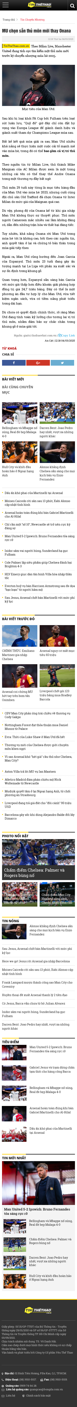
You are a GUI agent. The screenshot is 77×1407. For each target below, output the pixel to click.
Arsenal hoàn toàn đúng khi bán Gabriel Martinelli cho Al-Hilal (39, 514)
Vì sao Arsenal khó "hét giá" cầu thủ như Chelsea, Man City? (38, 758)
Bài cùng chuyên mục (17, 390)
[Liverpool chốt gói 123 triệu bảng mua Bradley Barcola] (57, 675)
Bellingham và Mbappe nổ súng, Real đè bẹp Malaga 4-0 (19, 432)
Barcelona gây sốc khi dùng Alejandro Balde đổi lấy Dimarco (40, 816)
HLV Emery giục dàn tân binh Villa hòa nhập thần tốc (38, 576)
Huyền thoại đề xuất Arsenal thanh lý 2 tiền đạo (34, 995)
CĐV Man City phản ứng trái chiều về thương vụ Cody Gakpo (37, 715)
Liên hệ (10, 1395)
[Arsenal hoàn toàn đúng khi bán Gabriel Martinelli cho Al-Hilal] (14, 1114)
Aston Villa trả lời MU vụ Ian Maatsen (30, 771)
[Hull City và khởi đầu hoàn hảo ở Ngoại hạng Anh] (19, 452)
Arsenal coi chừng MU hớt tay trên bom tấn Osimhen (17, 696)
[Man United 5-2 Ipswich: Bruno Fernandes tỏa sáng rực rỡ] (14, 1053)
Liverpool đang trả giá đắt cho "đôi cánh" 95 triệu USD (38, 805)
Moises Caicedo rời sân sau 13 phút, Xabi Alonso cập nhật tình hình (37, 503)
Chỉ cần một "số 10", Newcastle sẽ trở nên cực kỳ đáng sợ (37, 526)
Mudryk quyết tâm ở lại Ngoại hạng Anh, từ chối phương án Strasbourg (37, 793)
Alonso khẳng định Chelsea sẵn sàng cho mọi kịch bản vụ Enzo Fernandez (57, 473)
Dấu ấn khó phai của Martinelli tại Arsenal (34, 493)
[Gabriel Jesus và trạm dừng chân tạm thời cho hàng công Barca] (14, 1073)
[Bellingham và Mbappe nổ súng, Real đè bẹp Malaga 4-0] (19, 413)
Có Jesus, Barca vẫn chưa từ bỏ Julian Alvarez (33, 1003)
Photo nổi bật (15, 836)
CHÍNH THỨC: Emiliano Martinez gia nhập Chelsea (18, 655)
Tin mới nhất (14, 1158)
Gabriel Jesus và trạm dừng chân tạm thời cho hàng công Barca (52, 1069)
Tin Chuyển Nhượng (32, 19)
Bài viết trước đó (18, 619)
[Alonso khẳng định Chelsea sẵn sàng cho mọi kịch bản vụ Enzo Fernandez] (57, 452)
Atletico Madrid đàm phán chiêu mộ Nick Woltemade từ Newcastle (33, 781)
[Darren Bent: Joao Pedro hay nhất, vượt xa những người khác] (57, 413)
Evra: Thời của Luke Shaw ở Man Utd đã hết (35, 737)
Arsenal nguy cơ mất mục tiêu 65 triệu (57, 653)
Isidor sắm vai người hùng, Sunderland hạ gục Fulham (36, 552)
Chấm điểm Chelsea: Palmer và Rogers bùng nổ (50, 1241)
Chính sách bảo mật (38, 1395)
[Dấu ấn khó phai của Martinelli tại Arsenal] (14, 1134)
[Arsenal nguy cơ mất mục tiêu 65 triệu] (57, 636)
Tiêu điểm (10, 1042)
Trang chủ (9, 19)
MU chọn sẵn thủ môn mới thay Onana (36, 30)
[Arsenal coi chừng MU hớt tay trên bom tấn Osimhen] (19, 676)
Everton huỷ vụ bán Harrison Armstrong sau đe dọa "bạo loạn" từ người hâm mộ (40, 588)
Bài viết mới (13, 379)
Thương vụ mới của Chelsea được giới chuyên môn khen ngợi (37, 747)
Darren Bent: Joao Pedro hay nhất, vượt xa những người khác (56, 432)
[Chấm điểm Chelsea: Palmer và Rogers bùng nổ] (14, 1244)
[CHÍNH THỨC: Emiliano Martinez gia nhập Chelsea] (19, 636)
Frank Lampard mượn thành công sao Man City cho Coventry (37, 984)
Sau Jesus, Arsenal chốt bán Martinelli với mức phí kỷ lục (40, 599)
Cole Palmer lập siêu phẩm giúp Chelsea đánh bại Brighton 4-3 (38, 564)
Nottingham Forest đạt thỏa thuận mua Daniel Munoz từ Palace (36, 727)
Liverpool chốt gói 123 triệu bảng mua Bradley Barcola (56, 695)
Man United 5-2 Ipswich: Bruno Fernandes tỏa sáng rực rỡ (40, 538)
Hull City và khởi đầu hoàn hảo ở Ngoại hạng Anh (18, 471)
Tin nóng (10, 921)
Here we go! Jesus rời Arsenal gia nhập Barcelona (36, 961)
